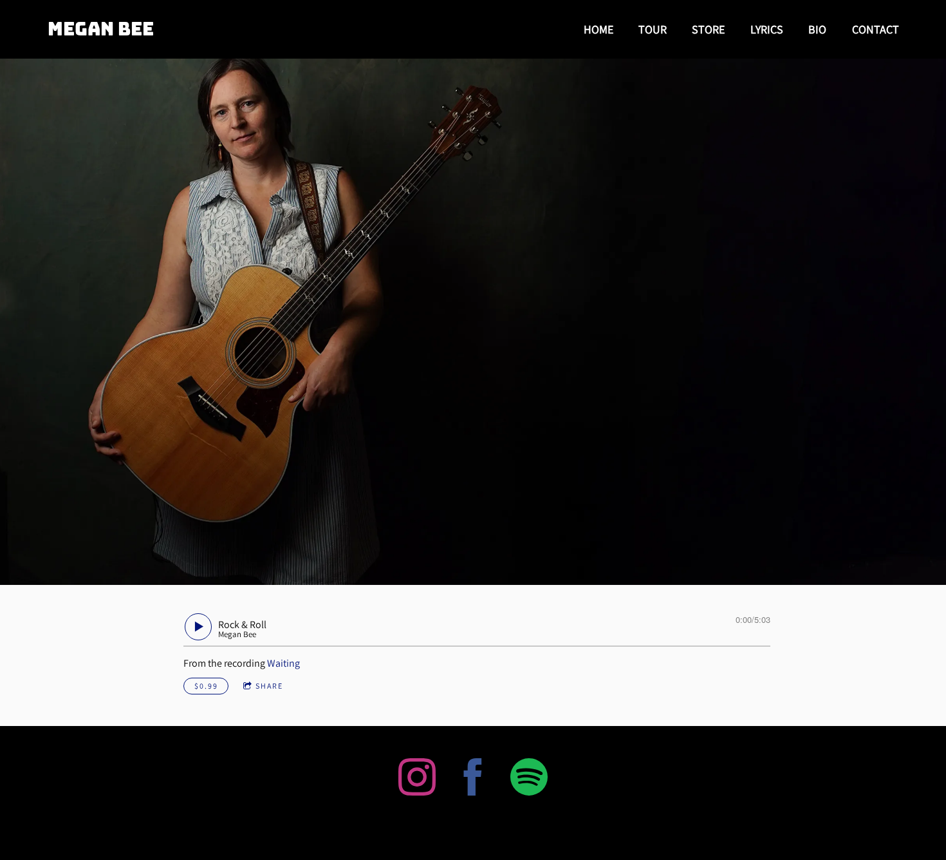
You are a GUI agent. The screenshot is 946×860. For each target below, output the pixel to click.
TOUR (652, 29)
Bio (817, 29)
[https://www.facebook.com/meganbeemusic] (473, 779)
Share (269, 686)
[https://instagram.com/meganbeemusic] (417, 779)
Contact (875, 29)
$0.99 (206, 686)
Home (598, 29)
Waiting (283, 663)
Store (708, 29)
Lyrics (766, 29)
